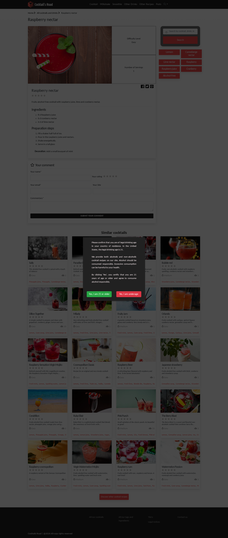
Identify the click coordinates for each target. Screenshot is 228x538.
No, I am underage (128, 294)
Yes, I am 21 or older (99, 294)
